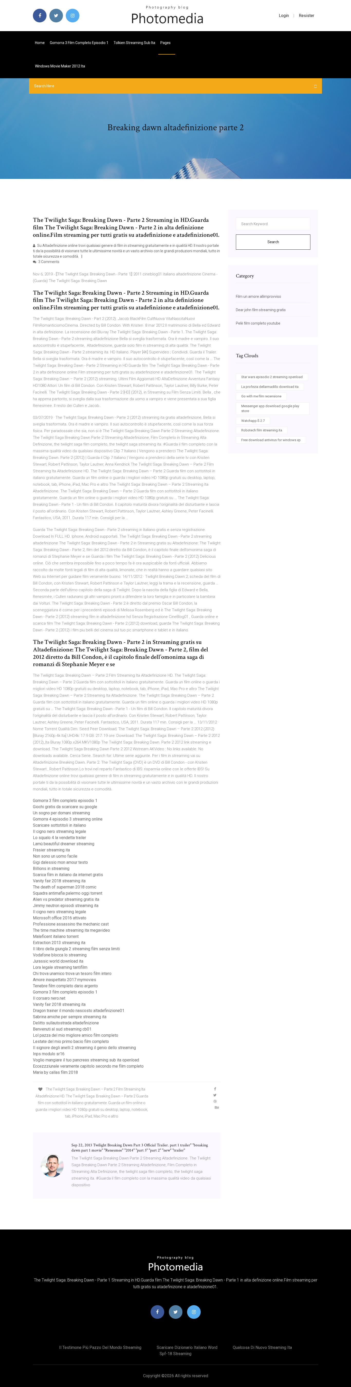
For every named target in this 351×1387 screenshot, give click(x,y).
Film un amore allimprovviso (258, 296)
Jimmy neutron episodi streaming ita (65, 905)
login (284, 15)
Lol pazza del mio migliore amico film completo (75, 1035)
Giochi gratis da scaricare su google (65, 806)
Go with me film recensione (261, 396)
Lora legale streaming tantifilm (60, 967)
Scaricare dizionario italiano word (187, 1347)
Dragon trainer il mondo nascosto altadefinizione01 (78, 1010)
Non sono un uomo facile (55, 856)
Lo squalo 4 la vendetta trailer (59, 837)
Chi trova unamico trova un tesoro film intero (72, 973)
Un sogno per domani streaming (61, 812)
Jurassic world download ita (58, 961)
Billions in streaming (51, 868)
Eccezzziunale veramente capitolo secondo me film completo (88, 1066)
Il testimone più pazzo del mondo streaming (100, 1347)
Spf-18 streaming (175, 1353)
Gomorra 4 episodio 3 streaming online (68, 819)
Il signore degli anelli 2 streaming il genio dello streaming (84, 1047)
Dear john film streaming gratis (261, 310)
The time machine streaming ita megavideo (71, 930)
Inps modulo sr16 (48, 1053)
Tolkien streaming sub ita (134, 43)
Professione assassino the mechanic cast (71, 924)
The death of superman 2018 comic (64, 887)
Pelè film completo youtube (258, 323)
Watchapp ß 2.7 (253, 421)
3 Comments (48, 262)
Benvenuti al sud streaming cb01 (62, 1029)
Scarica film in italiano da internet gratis (68, 874)
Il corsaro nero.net (49, 998)
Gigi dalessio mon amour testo (60, 862)
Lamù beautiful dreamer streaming (63, 843)
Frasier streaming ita (51, 850)
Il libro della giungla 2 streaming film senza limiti (76, 948)
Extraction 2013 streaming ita (59, 942)
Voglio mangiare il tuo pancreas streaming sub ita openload (86, 1060)
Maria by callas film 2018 (55, 1072)
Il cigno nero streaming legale (59, 831)
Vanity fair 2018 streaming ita (59, 880)
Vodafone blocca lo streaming (60, 955)
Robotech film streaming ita (261, 430)
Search (273, 242)
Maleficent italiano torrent (56, 936)
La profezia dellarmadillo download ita (270, 387)
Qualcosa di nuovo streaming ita (262, 1347)
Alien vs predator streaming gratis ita (66, 899)
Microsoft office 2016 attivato (59, 917)
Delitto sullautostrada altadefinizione (66, 1022)
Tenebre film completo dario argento (65, 985)
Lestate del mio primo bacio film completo (71, 1041)
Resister (306, 15)
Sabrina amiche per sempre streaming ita (69, 1016)
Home (40, 43)
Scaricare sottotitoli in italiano (59, 825)
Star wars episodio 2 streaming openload (272, 377)
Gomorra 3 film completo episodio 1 (79, 43)
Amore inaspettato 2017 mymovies (64, 979)
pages (165, 43)
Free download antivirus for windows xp (271, 440)
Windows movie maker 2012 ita (60, 66)
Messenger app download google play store (270, 408)
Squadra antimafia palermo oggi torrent (67, 893)
